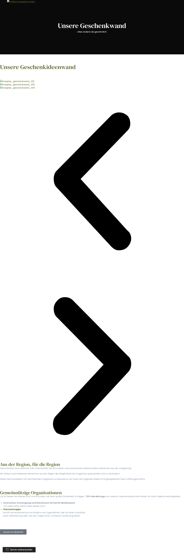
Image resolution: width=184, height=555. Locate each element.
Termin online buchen (21, 549)
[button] (92, 181)
